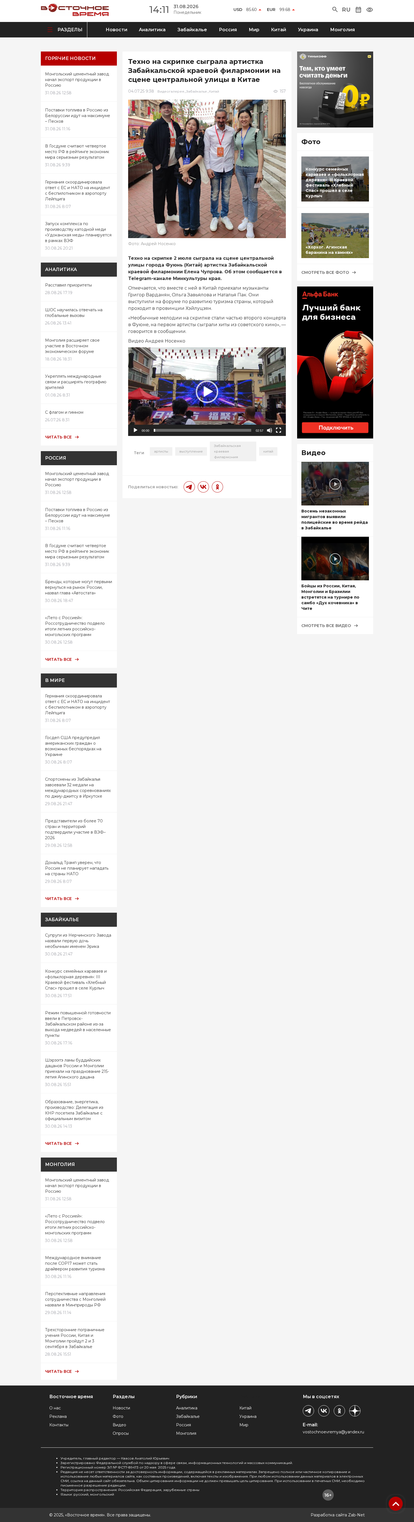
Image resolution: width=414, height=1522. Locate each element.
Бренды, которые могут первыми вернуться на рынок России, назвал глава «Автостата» (78, 587)
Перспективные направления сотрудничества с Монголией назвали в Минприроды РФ (75, 1299)
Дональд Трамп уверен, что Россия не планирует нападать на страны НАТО (76, 868)
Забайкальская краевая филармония (227, 451)
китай (268, 451)
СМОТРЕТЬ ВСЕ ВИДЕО (326, 625)
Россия (228, 29)
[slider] (202, 430)
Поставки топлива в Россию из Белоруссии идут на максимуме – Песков (77, 116)
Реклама (58, 1416)
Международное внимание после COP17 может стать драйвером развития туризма (75, 1263)
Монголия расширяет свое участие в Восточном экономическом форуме (72, 346)
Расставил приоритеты (68, 285)
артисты (161, 451)
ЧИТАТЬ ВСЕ (58, 437)
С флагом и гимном (64, 412)
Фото (118, 1416)
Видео (119, 1424)
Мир (254, 29)
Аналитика (152, 29)
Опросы (121, 1433)
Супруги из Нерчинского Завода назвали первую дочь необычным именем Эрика (78, 941)
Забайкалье (192, 29)
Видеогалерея (170, 91)
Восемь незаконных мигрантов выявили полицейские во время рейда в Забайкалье (334, 520)
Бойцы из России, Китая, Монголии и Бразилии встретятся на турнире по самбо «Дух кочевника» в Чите (330, 597)
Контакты (58, 1424)
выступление (191, 451)
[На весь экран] (278, 430)
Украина (308, 29)
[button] (335, 9)
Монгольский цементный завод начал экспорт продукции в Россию (77, 79)
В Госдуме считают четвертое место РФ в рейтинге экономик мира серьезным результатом (77, 152)
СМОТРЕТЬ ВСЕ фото (325, 272)
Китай (278, 29)
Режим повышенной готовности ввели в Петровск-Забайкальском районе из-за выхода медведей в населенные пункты (78, 1024)
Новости (116, 29)
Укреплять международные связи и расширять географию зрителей (75, 382)
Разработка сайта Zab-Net (338, 1514)
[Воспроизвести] (135, 430)
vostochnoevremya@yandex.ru (333, 1431)
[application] (207, 391)
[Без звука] (269, 430)
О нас (55, 1408)
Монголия (342, 29)
